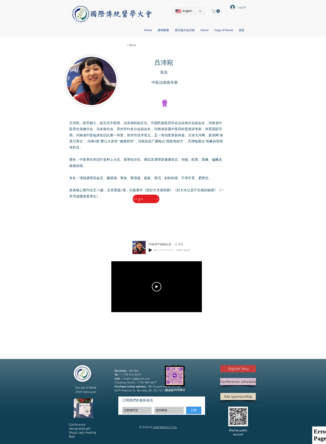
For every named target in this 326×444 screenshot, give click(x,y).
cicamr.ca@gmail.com (136, 378)
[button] (216, 11)
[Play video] (156, 286)
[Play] (150, 250)
